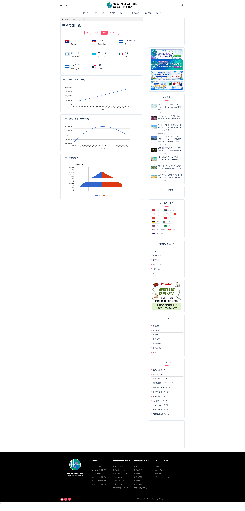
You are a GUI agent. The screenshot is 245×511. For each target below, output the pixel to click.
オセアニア (157, 273)
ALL (87, 32)
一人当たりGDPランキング (162, 387)
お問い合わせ (159, 470)
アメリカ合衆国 (160, 229)
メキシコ (128, 53)
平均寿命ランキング (160, 379)
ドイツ (157, 222)
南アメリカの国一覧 (99, 477)
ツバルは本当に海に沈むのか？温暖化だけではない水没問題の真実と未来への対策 (169, 127)
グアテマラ (75, 53)
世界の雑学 (136, 13)
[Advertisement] (167, 31)
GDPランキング (118, 477)
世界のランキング (159, 370)
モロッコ (158, 210)
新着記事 (156, 326)
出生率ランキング (119, 484)
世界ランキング (98, 13)
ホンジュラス (103, 53)
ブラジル (170, 225)
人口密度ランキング (160, 401)
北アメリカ (157, 269)
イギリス (158, 225)
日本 (156, 214)
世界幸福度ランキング (160, 392)
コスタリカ (102, 40)
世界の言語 (147, 13)
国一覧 (85, 13)
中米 (104, 32)
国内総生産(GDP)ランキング (163, 383)
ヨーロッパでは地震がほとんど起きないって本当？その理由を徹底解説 (169, 106)
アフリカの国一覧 (98, 474)
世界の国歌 (157, 348)
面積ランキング (118, 481)
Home (66, 19)
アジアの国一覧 (97, 466)
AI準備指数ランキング (160, 396)
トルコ (169, 218)
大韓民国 (167, 214)
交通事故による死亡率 (160, 410)
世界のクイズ (122, 13)
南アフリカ (170, 210)
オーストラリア (160, 233)
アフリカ (156, 260)
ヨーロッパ (157, 255)
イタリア (168, 222)
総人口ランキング (159, 374)
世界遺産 (112, 13)
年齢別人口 (157, 343)
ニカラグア (75, 65)
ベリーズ (74, 40)
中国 (178, 214)
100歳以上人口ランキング (162, 414)
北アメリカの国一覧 (99, 481)
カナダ (173, 229)
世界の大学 (158, 13)
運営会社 (158, 466)
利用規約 (158, 474)
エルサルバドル (131, 40)
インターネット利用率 (160, 405)
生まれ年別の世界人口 (141, 488)
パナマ (100, 65)
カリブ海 (95, 32)
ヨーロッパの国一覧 (99, 470)
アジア (155, 251)
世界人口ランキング (120, 470)
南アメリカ (75, 19)
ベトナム (158, 218)
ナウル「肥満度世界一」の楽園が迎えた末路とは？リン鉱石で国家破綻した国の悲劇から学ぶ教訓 (169, 138)
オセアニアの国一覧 (99, 484)
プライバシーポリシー (163, 477)
